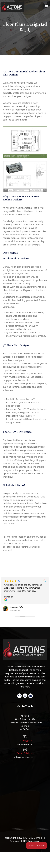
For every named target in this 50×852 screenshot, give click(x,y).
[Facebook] (19, 695)
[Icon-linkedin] (30, 695)
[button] (46, 5)
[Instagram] (25, 695)
